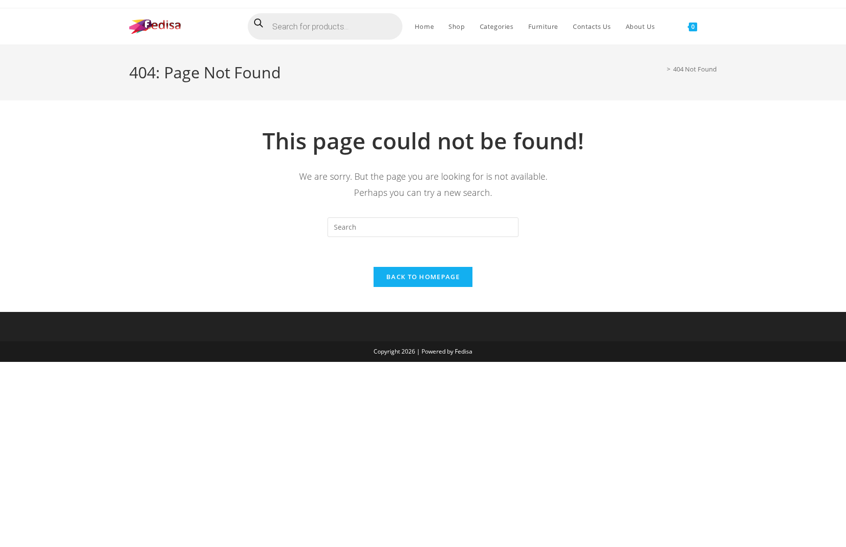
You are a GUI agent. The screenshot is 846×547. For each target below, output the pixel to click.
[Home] (661, 69)
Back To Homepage (423, 276)
